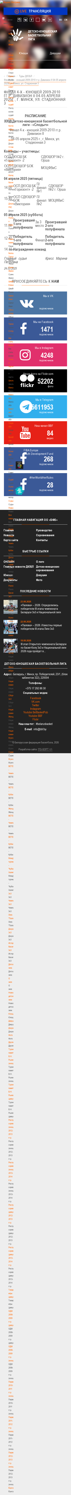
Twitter (35, 705)
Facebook (35, 698)
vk (25, 20)
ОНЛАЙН (9, 561)
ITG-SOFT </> (45, 749)
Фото (10, 1035)
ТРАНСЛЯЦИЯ (35, 11)
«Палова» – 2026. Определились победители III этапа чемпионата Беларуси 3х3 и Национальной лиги (41, 608)
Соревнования (45, 535)
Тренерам (12, 324)
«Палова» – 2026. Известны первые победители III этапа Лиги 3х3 (41, 626)
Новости (12, 508)
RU (60, 19)
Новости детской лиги (12, 996)
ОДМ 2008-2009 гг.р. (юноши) (11, 1353)
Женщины (12, 808)
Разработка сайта (28, 749)
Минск (11, 387)
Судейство (13, 479)
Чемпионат (13, 543)
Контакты (12, 119)
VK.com (35, 701)
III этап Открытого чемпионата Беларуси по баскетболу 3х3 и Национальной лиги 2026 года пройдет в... (43, 647)
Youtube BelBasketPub (35, 712)
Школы (11, 380)
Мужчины (12, 759)
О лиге (40, 561)
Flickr (35, 719)
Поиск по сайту (19, 20)
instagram (50, 20)
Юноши (11, 1014)
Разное (11, 586)
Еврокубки (12, 578)
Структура (12, 69)
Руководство (44, 530)
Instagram (35, 708)
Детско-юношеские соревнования (47, 568)
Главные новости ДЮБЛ (19, 566)
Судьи (11, 501)
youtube (44, 20)
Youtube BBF (35, 715)
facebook (32, 20)
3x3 (9, 893)
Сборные (12, 536)
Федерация (13, 529)
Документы (13, 140)
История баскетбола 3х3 (13, 946)
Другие (11, 1042)
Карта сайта (11, 540)
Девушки (12, 1021)
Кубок (10, 550)
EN (65, 19)
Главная (12, 26)
